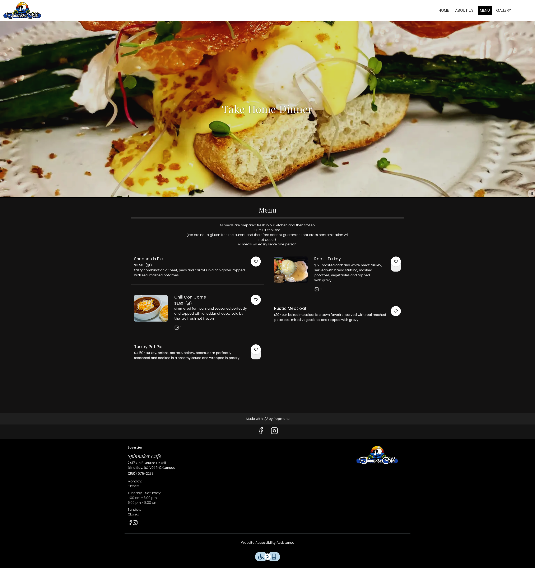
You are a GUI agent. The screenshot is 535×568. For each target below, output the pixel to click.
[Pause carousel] (531, 193)
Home (443, 10)
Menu (485, 10)
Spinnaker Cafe (377, 455)
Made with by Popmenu (146, 418)
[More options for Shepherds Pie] (256, 261)
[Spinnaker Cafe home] (22, 10)
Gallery (503, 10)
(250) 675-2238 (141, 473)
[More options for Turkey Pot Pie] (256, 349)
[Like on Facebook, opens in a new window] (260, 432)
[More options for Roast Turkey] (396, 261)
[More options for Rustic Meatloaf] (396, 311)
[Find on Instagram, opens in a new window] (274, 432)
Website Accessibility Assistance (267, 542)
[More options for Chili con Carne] (256, 300)
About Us (464, 10)
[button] (197, 269)
